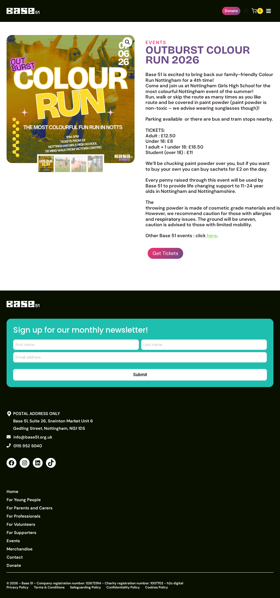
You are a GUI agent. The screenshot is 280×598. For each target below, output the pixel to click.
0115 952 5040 (27, 446)
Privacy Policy (17, 587)
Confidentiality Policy (123, 587)
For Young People (24, 500)
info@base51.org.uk (32, 437)
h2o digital (175, 583)
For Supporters (21, 532)
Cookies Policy (156, 587)
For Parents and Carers (29, 508)
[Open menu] (269, 11)
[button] (127, 42)
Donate (231, 10)
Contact (15, 557)
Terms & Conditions (49, 587)
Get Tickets (165, 253)
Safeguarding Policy (85, 587)
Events (155, 42)
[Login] (246, 11)
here (212, 236)
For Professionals (23, 516)
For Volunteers (21, 524)
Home (12, 491)
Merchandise (20, 549)
